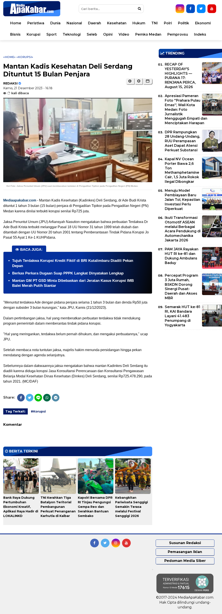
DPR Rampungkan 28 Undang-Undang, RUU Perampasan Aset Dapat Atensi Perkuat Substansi (182, 141)
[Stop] (138, 81)
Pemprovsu (177, 34)
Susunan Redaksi (185, 543)
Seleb (92, 34)
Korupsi (33, 34)
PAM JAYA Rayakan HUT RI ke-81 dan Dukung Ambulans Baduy (181, 256)
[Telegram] (55, 397)
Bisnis (15, 34)
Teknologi (72, 34)
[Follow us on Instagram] (180, 8)
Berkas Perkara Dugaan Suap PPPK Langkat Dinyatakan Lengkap (68, 273)
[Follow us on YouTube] (211, 8)
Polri (168, 23)
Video (124, 34)
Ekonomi (203, 23)
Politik (183, 23)
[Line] (38, 397)
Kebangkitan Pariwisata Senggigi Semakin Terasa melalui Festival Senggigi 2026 (131, 507)
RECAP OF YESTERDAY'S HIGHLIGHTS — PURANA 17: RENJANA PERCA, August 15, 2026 (180, 75)
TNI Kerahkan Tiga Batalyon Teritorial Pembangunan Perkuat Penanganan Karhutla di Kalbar (58, 507)
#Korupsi (38, 411)
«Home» (9, 57)
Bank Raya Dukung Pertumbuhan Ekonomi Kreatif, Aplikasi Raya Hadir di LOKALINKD (20, 507)
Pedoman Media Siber (185, 561)
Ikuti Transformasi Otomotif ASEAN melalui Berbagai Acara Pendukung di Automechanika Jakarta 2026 (183, 229)
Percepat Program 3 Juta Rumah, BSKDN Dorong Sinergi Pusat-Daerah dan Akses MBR (181, 286)
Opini (108, 34)
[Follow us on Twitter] (201, 8)
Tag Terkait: (15, 411)
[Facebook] (21, 397)
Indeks (200, 34)
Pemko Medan (148, 34)
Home (15, 23)
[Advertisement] (190, 363)
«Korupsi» (24, 57)
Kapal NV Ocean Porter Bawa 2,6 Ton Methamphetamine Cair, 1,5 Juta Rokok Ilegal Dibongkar (182, 170)
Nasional (74, 23)
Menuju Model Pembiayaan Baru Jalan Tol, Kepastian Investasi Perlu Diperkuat (182, 199)
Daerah (94, 23)
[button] (147, 81)
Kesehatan (116, 23)
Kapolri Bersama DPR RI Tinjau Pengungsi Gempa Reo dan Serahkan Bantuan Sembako (95, 507)
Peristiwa (35, 23)
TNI (154, 23)
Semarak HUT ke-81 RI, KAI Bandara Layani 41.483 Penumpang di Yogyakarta (182, 316)
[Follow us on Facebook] (190, 8)
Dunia (55, 23)
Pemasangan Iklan (185, 552)
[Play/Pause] (130, 81)
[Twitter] (29, 397)
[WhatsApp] (47, 397)
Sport (51, 34)
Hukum (138, 23)
